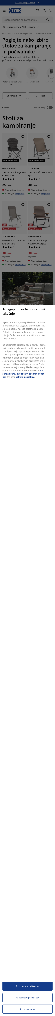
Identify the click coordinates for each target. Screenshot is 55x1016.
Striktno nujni (28, 1009)
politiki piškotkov (24, 376)
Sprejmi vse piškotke (27, 986)
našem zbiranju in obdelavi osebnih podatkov (23, 373)
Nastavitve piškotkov (28, 997)
